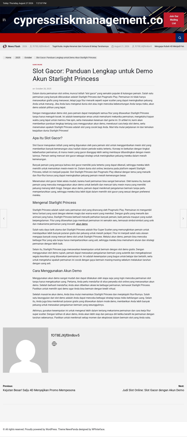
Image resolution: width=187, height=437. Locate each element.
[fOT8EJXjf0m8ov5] (25, 350)
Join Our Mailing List (173, 20)
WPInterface (98, 429)
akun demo (82, 224)
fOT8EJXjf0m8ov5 (34, 46)
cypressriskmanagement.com (93, 20)
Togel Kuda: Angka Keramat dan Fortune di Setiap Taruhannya (74, 46)
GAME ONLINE (37, 64)
